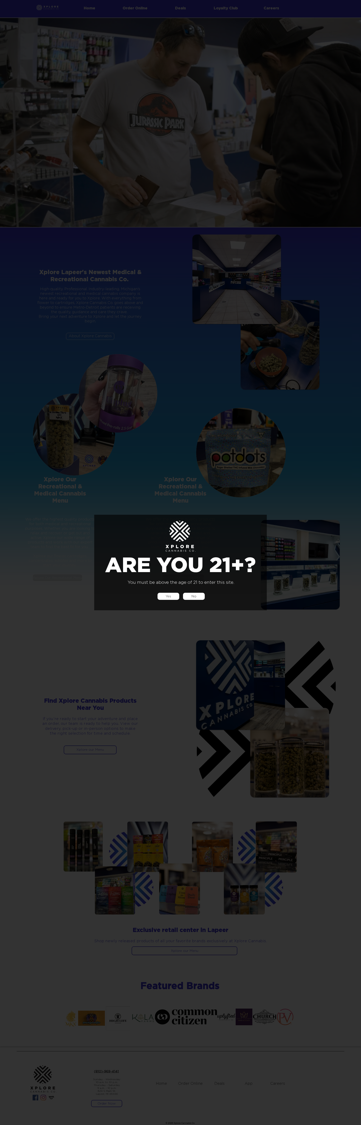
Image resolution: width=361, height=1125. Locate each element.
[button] (168, 596)
